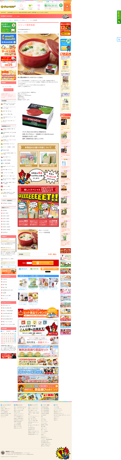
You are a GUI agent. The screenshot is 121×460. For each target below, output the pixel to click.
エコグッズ (43, 418)
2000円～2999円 (6, 218)
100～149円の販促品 (45, 408)
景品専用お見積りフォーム (33, 434)
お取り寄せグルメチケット (59, 413)
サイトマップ (58, 1)
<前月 (3, 331)
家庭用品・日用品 (44, 424)
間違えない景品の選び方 (18, 418)
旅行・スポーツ (44, 429)
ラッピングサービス (57, 408)
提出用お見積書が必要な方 (8, 318)
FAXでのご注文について (7, 316)
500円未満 (10, 96)
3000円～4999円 (6, 221)
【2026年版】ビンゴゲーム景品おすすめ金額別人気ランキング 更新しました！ (24, 12)
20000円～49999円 (6, 229)
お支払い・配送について (5, 408)
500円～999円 (5, 213)
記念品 (42, 434)
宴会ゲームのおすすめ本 (18, 410)
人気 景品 (3, 93)
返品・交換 (5, 287)
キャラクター (43, 432)
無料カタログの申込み (45, 445)
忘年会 (9, 94)
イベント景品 (16, 16)
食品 (42, 416)
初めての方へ (3, 407)
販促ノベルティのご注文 (7, 321)
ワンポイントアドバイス (18, 413)
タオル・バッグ (44, 428)
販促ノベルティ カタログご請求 (9, 324)
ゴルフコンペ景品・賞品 (32, 420)
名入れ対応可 (43, 415)
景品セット (7, 93)
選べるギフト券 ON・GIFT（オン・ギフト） (62, 415)
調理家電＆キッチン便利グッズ (20, 20)
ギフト (56, 405)
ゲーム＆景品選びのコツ (18, 416)
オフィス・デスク (44, 421)
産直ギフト (56, 418)
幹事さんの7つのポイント (19, 415)
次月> (14, 331)
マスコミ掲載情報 (4, 411)
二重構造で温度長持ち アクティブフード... (43, 290)
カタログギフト (57, 416)
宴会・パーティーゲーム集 (19, 408)
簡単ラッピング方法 (18, 426)
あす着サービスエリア (6, 67)
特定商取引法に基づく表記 (6, 413)
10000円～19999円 (6, 226)
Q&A (52, 1)
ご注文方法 (5, 279)
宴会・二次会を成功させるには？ (20, 407)
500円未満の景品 (31, 427)
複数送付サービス (57, 411)
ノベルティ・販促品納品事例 (46, 439)
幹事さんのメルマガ (18, 428)
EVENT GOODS (6, 16)
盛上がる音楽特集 (17, 424)
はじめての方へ (40, 1)
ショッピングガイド (6, 405)
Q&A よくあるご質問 (7, 295)
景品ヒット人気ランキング (33, 408)
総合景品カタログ (31, 429)
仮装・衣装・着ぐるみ (32, 418)
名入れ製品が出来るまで (45, 442)
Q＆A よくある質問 (4, 415)
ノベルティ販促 (45, 405)
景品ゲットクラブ (33, 405)
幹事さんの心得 (17, 411)
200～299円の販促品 (45, 410)
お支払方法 (5, 281)
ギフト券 (3, 97)
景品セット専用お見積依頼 (8, 310)
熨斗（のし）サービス (58, 410)
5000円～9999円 (6, 224)
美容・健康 (43, 426)
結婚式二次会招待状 (18, 421)
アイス (13, 96)
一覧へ (8, 266)
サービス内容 (56, 407)
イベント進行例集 (17, 423)
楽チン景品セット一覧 (32, 410)
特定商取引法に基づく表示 (8, 290)
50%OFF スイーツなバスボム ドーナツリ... (33, 304)
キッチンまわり (44, 423)
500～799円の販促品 (45, 411)
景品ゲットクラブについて (33, 407)
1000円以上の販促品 (45, 413)
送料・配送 (5, 284)
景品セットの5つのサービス (33, 431)
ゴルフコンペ (43, 436)
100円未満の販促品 (44, 407)
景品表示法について (45, 437)
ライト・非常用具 (44, 431)
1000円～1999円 (6, 215)
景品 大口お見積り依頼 (7, 307)
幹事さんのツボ (18, 405)
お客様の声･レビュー (5, 410)
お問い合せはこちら (6, 305)
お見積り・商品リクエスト (46, 444)
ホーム (2, 20)
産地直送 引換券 (4, 94)
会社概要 (47, 1)
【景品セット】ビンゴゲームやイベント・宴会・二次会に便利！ (33, 413)
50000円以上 (5, 232)
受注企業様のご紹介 (45, 441)
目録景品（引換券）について (33, 432)
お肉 (12, 94)
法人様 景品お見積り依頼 (7, 313)
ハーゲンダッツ (4, 96)
